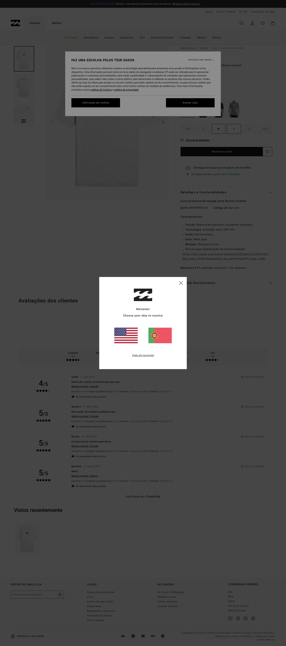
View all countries (143, 355)
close (181, 283)
